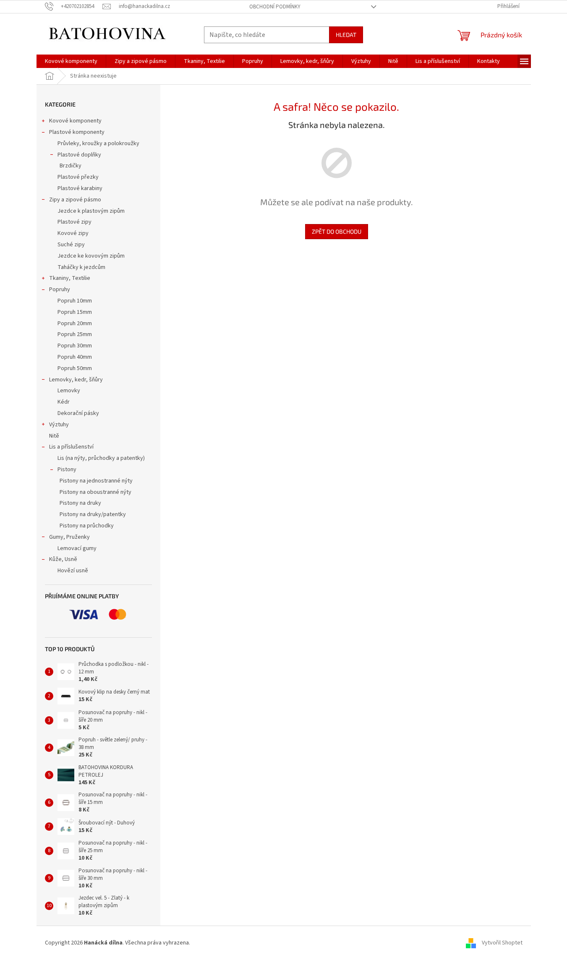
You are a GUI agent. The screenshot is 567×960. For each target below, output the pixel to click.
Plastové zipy (74, 222)
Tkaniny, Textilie (69, 278)
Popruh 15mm (74, 312)
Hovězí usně (72, 570)
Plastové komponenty (77, 132)
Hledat (346, 34)
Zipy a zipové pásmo (75, 200)
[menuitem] (71, 61)
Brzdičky (70, 166)
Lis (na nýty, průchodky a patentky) (101, 458)
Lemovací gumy (77, 548)
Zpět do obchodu (336, 231)
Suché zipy (71, 244)
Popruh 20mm (74, 323)
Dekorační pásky (78, 413)
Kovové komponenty (75, 121)
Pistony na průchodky (87, 526)
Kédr (63, 402)
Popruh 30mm (74, 346)
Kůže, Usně (63, 559)
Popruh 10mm (74, 301)
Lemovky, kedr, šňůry (76, 380)
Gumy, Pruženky (69, 537)
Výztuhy (59, 424)
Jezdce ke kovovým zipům (91, 256)
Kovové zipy (73, 233)
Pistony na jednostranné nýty (96, 481)
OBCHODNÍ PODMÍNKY (274, 6)
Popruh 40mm (74, 357)
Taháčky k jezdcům (81, 267)
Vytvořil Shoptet (502, 943)
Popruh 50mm (74, 368)
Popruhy (59, 289)
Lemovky (68, 390)
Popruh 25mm (74, 334)
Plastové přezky (78, 177)
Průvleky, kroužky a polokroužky (98, 143)
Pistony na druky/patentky (93, 514)
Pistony (66, 469)
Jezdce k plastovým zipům (91, 211)
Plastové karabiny (79, 188)
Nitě (54, 436)
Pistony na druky (80, 503)
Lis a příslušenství (71, 447)
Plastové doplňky (79, 155)
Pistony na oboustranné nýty (95, 492)
